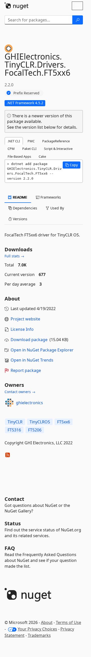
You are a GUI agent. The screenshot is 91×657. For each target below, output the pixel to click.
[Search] (77, 19)
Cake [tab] (42, 156)
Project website (25, 319)
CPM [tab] (11, 148)
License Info (22, 329)
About (47, 622)
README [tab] (19, 197)
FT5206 (34, 430)
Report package (26, 370)
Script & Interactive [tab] (58, 148)
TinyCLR (15, 422)
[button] (71, 165)
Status (13, 523)
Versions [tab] (19, 218)
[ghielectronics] (9, 402)
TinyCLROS (40, 422)
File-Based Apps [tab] (19, 156)
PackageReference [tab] (56, 141)
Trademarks (39, 635)
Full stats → (14, 256)
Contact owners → (20, 391)
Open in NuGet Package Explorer (42, 350)
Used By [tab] (56, 208)
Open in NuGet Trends (32, 360)
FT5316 (14, 430)
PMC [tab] (31, 141)
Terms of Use (68, 622)
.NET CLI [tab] (14, 141)
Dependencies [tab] (24, 208)
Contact (14, 499)
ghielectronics (29, 402)
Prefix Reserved (26, 93)
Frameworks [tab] (50, 197)
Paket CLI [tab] (29, 148)
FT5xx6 (63, 422)
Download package (29, 339)
